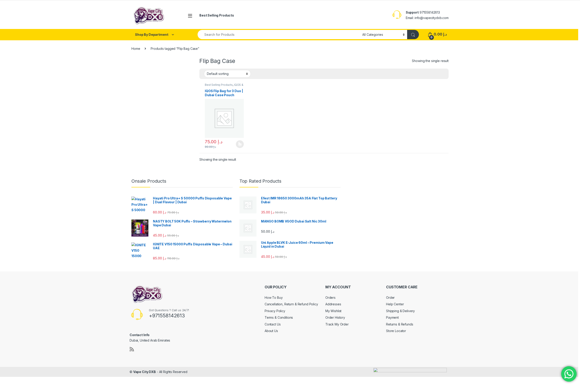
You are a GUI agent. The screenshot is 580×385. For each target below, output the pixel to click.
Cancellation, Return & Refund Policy (291, 304)
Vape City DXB (144, 372)
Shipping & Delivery (400, 311)
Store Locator (396, 331)
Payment (392, 317)
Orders (330, 297)
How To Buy (274, 297)
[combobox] (279, 34)
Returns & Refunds (399, 324)
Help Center (395, 304)
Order (390, 297)
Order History (335, 317)
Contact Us (273, 324)
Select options (238, 144)
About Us (271, 331)
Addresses (333, 304)
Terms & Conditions (279, 317)
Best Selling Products (216, 15)
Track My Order (337, 324)
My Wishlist (333, 311)
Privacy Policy (275, 311)
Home (135, 48)
